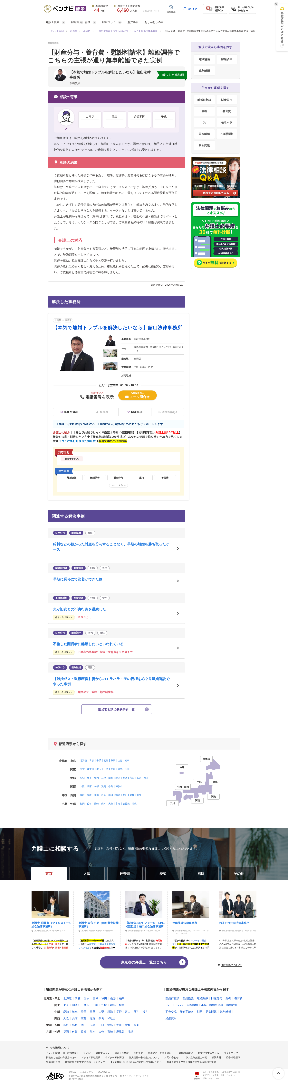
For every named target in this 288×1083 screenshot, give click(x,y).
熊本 (103, 803)
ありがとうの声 (154, 22)
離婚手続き (187, 1011)
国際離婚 (204, 133)
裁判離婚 (204, 70)
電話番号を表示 (99, 397)
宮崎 (117, 803)
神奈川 (90, 769)
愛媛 (132, 795)
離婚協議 (204, 59)
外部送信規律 (53, 1062)
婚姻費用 (171, 1018)
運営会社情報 (122, 1053)
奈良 (110, 786)
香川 (125, 795)
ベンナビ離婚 (57, 31)
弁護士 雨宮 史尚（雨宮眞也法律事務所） (99, 924)
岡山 (96, 795)
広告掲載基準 (233, 1057)
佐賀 (89, 803)
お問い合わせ (171, 1057)
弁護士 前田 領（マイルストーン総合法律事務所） (52, 924)
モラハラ (226, 122)
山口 (110, 795)
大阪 (82, 786)
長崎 (96, 803)
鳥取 (82, 795)
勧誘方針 (216, 1057)
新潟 (117, 778)
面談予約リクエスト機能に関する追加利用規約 (191, 1062)
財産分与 (226, 99)
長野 (125, 778)
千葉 (106, 769)
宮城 (106, 760)
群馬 (120, 769)
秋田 (113, 760)
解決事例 (133, 22)
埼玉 (98, 769)
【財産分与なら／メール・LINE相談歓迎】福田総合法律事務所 (145, 924)
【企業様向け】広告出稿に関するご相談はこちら (136, 1062)
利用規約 (138, 1053)
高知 (139, 795)
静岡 (96, 778)
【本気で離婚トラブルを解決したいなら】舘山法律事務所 (127, 31)
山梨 (110, 778)
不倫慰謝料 (227, 133)
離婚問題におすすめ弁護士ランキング (85, 1062)
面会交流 (171, 1011)
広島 (103, 795)
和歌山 (118, 786)
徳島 (117, 795)
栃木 (127, 769)
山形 (120, 760)
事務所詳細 (71, 412)
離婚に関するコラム (208, 1053)
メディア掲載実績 (91, 1057)
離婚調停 (226, 59)
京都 (96, 786)
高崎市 (86, 31)
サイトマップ (231, 1053)
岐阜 (89, 778)
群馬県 (73, 31)
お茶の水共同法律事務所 (234, 922)
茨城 (113, 769)
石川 (139, 778)
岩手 (98, 760)
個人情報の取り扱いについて (144, 1057)
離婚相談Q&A (186, 1053)
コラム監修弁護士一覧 (195, 1057)
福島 (127, 760)
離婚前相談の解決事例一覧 (116, 709)
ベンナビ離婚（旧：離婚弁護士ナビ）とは (68, 1053)
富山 (132, 778)
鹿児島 (126, 803)
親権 (204, 111)
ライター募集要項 (114, 1057)
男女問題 (204, 145)
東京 (82, 769)
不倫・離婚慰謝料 (212, 1005)
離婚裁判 (231, 1005)
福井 (146, 778)
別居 (199, 1011)
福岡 (82, 803)
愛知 (82, 778)
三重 (103, 778)
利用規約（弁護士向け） (161, 1053)
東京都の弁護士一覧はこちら (144, 962)
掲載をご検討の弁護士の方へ (61, 1057)
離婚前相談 (204, 99)
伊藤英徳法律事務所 (184, 922)
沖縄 (134, 803)
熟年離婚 (225, 1011)
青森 (91, 760)
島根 (89, 795)
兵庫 (89, 786)
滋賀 (103, 786)
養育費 (227, 111)
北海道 (83, 760)
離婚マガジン (103, 1053)
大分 (110, 803)
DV (204, 122)
